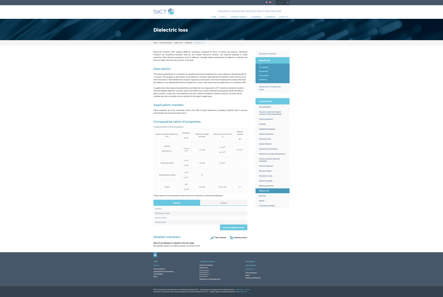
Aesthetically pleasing (267, 129)
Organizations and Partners (163, 271)
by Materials (263, 71)
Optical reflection (265, 144)
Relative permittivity (266, 186)
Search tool (178, 43)
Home (214, 17)
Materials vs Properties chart (270, 88)
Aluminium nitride (162, 213)
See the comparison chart (233, 227)
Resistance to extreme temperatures (272, 154)
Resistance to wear (266, 176)
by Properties (264, 67)
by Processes (263, 75)
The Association (159, 269)
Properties (188, 43)
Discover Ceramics (267, 54)
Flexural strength (265, 171)
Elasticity (262, 196)
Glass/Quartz (160, 222)
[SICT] (163, 13)
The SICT (223, 17)
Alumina (158, 208)
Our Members (270, 17)
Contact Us (283, 17)
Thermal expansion (266, 119)
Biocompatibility (265, 107)
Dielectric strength (265, 181)
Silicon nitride (160, 217)
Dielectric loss (264, 191)
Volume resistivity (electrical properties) (269, 160)
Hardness (262, 124)
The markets (256, 17)
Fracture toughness (266, 166)
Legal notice (239, 289)
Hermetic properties (266, 134)
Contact (247, 289)
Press (247, 275)
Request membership (253, 278)
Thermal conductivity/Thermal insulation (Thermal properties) (270, 113)
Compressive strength (267, 206)
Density (261, 201)
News (155, 276)
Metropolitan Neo (241, 291)
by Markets (263, 79)
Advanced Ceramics (238, 17)
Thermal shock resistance (268, 149)
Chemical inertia (265, 139)
